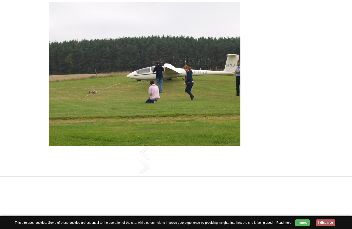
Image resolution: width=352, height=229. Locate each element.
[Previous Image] (144, 152)
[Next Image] (144, 167)
